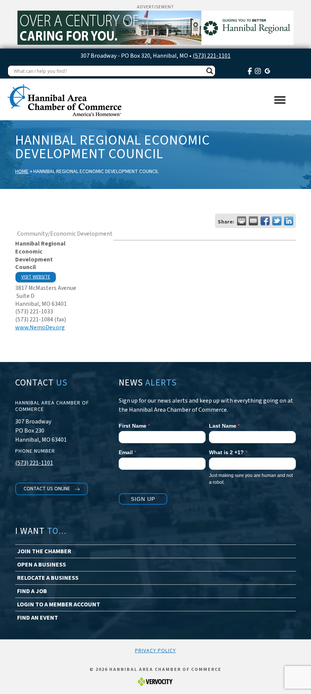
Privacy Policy (155, 651)
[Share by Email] (253, 220)
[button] (51, 489)
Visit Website (35, 277)
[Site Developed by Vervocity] (155, 681)
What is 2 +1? (228, 452)
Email (127, 452)
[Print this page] (241, 220)
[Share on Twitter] (276, 220)
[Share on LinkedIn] (288, 220)
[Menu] (280, 100)
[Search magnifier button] (209, 71)
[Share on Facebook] (265, 220)
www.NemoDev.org (40, 327)
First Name (134, 426)
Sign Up (143, 499)
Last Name (224, 426)
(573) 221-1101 (212, 56)
